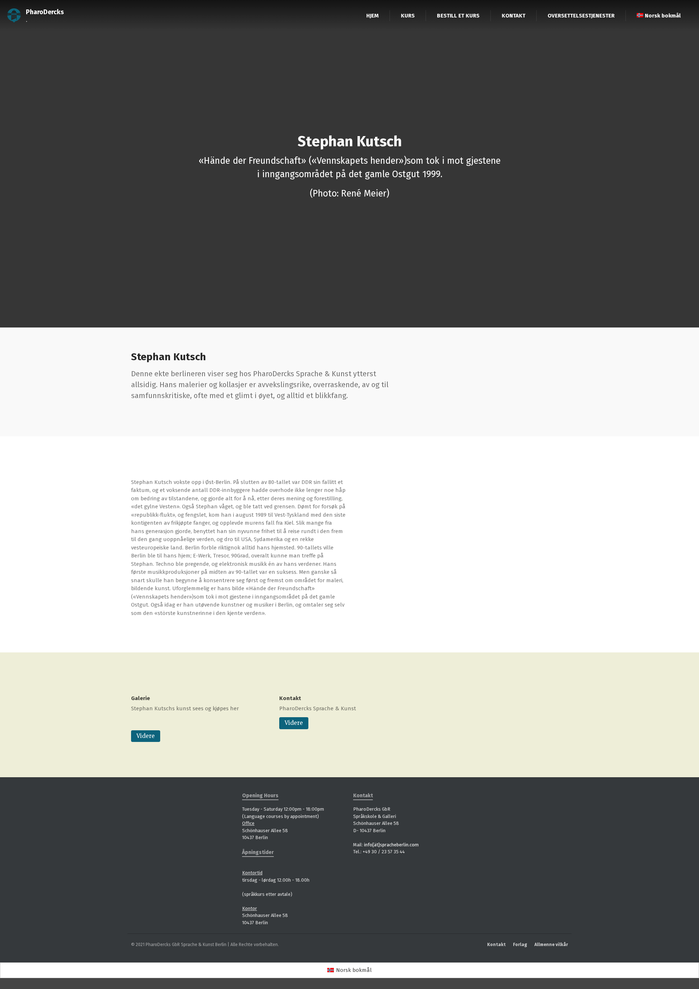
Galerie (140, 698)
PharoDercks (45, 12)
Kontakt (290, 698)
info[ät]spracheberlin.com (391, 844)
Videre (146, 735)
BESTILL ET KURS (458, 15)
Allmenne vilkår (551, 944)
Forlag (520, 944)
